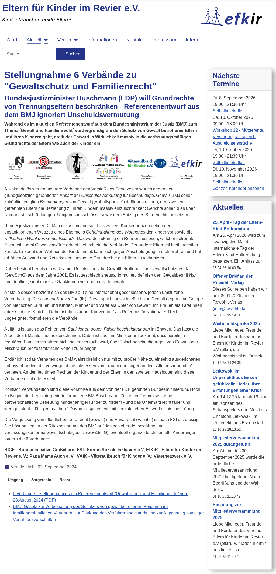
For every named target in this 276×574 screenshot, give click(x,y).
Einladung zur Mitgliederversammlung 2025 (237, 511)
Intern (192, 40)
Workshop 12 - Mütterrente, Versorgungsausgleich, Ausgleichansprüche (238, 136)
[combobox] (29, 54)
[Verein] (74, 39)
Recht (65, 480)
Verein (64, 40)
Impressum (164, 40)
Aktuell (34, 40)
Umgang (15, 480)
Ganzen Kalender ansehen (238, 188)
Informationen (102, 40)
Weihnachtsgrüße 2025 (236, 323)
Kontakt (134, 40)
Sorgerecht (41, 480)
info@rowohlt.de (229, 308)
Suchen (72, 54)
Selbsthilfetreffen (229, 111)
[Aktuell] (44, 39)
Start (12, 40)
